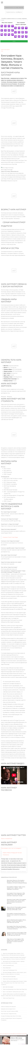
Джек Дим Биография (8, 987)
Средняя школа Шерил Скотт (8, 1008)
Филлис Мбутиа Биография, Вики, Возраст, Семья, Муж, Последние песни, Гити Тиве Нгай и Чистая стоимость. (14, 983)
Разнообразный (7, 967)
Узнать (14, 41)
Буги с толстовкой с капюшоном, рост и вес (13, 991)
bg (5, 1033)
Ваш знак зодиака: (7, 22)
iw (15, 1033)
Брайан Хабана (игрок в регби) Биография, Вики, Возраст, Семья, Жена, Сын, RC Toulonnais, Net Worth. (13, 994)
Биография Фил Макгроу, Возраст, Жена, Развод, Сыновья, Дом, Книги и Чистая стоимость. (17, 927)
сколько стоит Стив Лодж (10, 537)
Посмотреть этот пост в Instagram (11, 848)
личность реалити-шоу (8, 965)
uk (3, 1033)
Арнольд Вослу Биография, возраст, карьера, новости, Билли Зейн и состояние (13, 962)
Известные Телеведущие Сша (10, 970)
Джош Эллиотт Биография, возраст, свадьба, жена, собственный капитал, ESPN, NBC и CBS (16, 908)
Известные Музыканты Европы (10, 978)
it (21, 1033)
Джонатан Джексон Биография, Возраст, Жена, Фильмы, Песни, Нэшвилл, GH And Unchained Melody (17, 881)
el (11, 1033)
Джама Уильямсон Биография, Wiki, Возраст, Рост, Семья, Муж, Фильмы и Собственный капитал (17, 934)
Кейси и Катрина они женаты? (8, 1006)
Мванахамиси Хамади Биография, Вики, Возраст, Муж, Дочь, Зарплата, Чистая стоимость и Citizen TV (13, 958)
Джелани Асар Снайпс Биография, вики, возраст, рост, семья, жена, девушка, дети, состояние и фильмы (16, 901)
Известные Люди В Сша (8, 998)
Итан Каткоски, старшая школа (8, 1013)
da (13, 1033)
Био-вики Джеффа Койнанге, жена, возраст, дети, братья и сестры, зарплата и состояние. (13, 973)
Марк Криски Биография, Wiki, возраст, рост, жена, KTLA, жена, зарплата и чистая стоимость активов (15, 941)
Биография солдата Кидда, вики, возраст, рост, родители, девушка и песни (16, 915)
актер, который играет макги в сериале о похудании (11, 1019)
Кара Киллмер (18, 871)
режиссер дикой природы (9, 976)
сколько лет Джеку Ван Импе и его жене (11, 1016)
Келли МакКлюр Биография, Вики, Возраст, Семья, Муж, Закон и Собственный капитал (16, 921)
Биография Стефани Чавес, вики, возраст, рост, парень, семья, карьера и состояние (16, 888)
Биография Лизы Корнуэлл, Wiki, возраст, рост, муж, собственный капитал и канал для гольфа (16, 894)
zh (25, 1033)
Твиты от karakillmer (6, 838)
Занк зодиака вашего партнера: (21, 23)
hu (8, 1033)
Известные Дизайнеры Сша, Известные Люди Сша (15, 989)
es (19, 1033)
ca (23, 1033)
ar (1, 1033)
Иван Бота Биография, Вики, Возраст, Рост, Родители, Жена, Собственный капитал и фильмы (12, 954)
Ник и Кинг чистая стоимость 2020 (9, 1011)
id (17, 1033)
